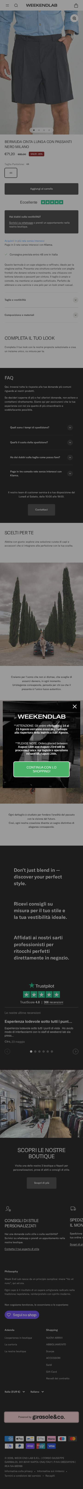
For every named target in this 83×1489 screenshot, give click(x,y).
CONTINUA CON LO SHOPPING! (41, 769)
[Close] (74, 706)
